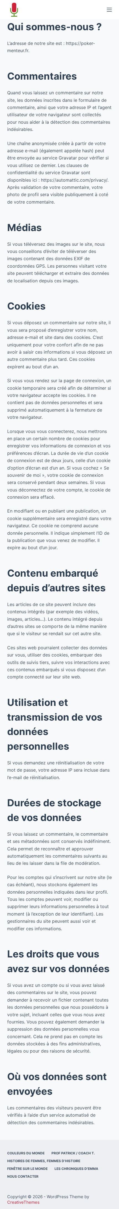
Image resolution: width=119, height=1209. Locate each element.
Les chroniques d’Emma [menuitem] (76, 1169)
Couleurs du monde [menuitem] (26, 1153)
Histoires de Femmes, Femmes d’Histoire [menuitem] (43, 1161)
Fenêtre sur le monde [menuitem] (27, 1169)
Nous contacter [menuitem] (22, 1176)
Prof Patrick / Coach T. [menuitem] (73, 1153)
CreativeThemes (23, 1202)
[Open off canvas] (109, 9)
